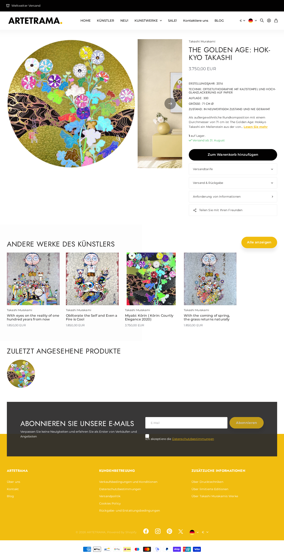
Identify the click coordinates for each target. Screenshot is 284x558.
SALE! (172, 20)
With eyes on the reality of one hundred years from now (33, 317)
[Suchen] (262, 21)
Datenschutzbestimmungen (193, 439)
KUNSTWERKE (146, 20)
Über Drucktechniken (207, 482)
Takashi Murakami (202, 41)
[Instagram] (157, 531)
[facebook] (146, 531)
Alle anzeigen (259, 242)
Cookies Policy (110, 503)
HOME (85, 20)
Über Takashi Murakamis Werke (214, 496)
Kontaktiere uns (195, 20)
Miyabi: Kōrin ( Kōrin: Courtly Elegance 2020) (149, 317)
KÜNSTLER (105, 20)
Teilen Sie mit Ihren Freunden (221, 210)
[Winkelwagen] (276, 21)
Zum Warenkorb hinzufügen (233, 155)
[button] (170, 103)
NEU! (124, 20)
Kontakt (13, 489)
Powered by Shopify (122, 532)
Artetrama (17, 470)
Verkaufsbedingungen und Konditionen (128, 482)
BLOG (219, 20)
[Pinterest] (169, 531)
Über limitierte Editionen (209, 489)
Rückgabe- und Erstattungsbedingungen (129, 510)
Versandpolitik (109, 496)
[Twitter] (180, 531)
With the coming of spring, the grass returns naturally (207, 317)
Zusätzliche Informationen (218, 470)
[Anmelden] (269, 21)
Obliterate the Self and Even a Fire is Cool (91, 317)
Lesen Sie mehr (256, 127)
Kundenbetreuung (117, 470)
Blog (10, 496)
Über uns (13, 482)
